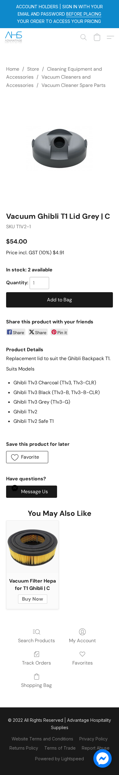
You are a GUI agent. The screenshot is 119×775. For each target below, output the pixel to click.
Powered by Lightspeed (59, 758)
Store (33, 69)
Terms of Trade (60, 748)
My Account (82, 640)
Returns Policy (23, 748)
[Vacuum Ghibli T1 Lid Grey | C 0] (59, 148)
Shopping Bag (36, 685)
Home (12, 69)
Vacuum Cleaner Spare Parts (73, 85)
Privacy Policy (93, 738)
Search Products (36, 640)
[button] (14, 37)
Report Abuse (96, 748)
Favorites (82, 663)
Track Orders (36, 663)
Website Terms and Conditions (42, 738)
